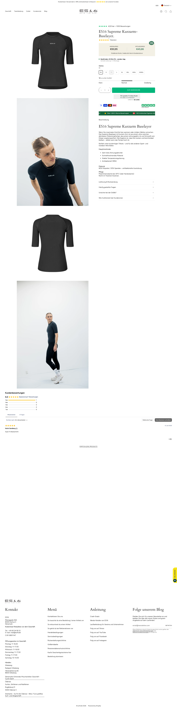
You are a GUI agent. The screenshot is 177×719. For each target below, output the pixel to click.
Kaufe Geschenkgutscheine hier (59, 652)
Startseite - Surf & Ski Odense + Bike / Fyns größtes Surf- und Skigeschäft (24, 695)
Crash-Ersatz (94, 616)
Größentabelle (53, 644)
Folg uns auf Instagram (98, 640)
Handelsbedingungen (55, 632)
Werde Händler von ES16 (99, 620)
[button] (19, 11)
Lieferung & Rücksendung (108, 182)
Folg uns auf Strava (97, 628)
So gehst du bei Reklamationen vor (60, 628)
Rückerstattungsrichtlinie (57, 640)
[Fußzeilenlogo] (12, 601)
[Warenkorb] (170, 11)
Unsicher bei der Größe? (107, 193)
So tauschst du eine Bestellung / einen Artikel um (66, 620)
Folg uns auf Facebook (98, 636)
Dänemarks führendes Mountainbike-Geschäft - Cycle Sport (22, 678)
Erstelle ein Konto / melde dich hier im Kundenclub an (127, 53)
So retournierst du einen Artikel (59, 624)
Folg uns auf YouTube (98, 632)
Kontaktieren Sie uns (55, 616)
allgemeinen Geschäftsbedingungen (143, 630)
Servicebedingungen (55, 636)
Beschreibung (104, 120)
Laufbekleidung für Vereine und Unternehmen (107, 624)
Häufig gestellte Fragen (107, 187)
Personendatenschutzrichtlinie (59, 648)
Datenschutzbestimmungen (141, 632)
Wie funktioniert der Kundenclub (111, 198)
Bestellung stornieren (55, 656)
